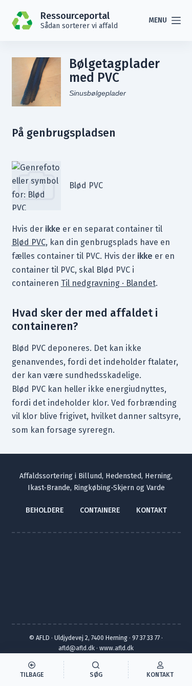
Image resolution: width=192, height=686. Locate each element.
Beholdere (44, 510)
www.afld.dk (116, 648)
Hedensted (123, 476)
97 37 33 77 (146, 637)
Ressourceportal (75, 15)
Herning (158, 476)
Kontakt (151, 510)
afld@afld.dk (76, 648)
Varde (155, 487)
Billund (90, 476)
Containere (100, 510)
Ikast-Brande (49, 487)
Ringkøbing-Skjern (104, 487)
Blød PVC (29, 242)
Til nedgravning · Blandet (108, 283)
